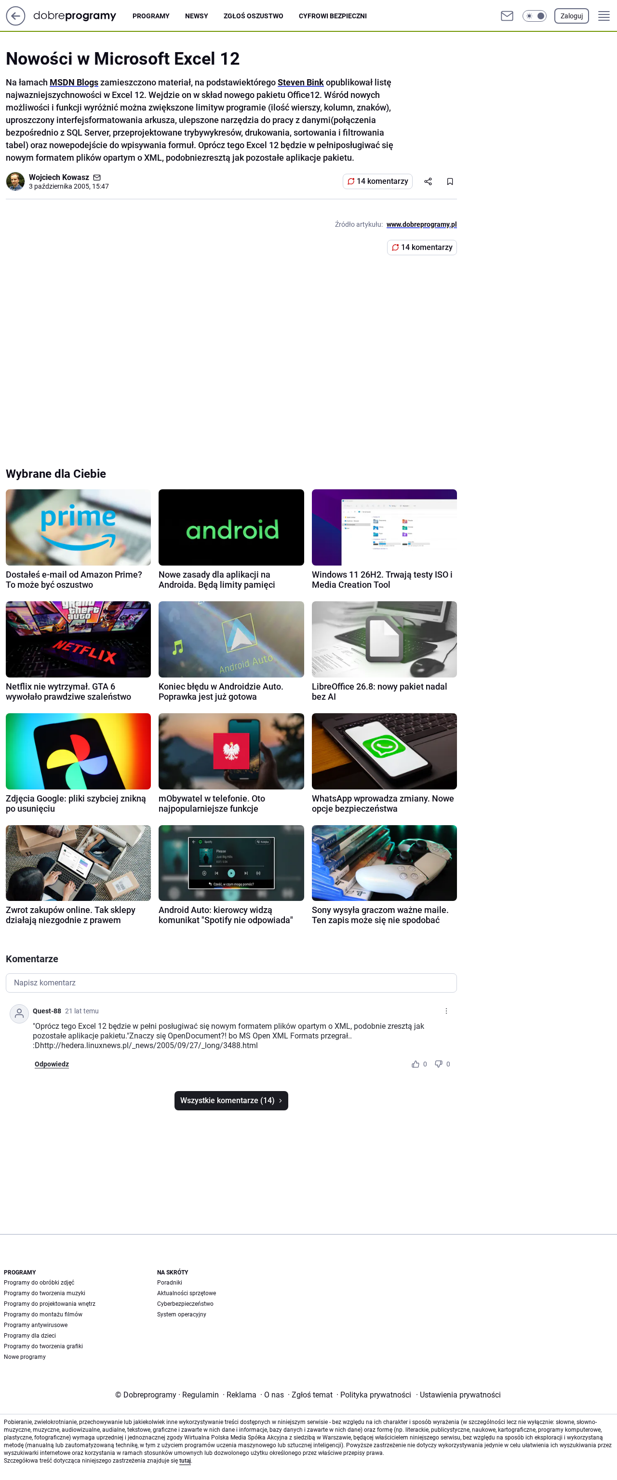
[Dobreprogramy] (83, 16)
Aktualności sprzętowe (186, 1293)
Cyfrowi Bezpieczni (333, 16)
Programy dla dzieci (30, 1335)
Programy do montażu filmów (43, 1314)
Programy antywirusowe (35, 1325)
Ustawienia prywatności (458, 1394)
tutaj (185, 1460)
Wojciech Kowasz (59, 177)
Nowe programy (25, 1357)
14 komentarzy (382, 181)
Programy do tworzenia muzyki (44, 1293)
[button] (535, 16)
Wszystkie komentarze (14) (227, 1100)
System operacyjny (181, 1314)
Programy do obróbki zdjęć (39, 1282)
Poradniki (169, 1282)
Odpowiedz (52, 1064)
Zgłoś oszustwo (253, 16)
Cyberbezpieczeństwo (185, 1303)
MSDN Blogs (74, 82)
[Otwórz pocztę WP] (507, 16)
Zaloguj (572, 16)
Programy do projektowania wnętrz (49, 1303)
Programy (151, 16)
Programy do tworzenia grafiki (43, 1346)
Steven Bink (301, 82)
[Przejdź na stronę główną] (16, 23)
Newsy (196, 16)
